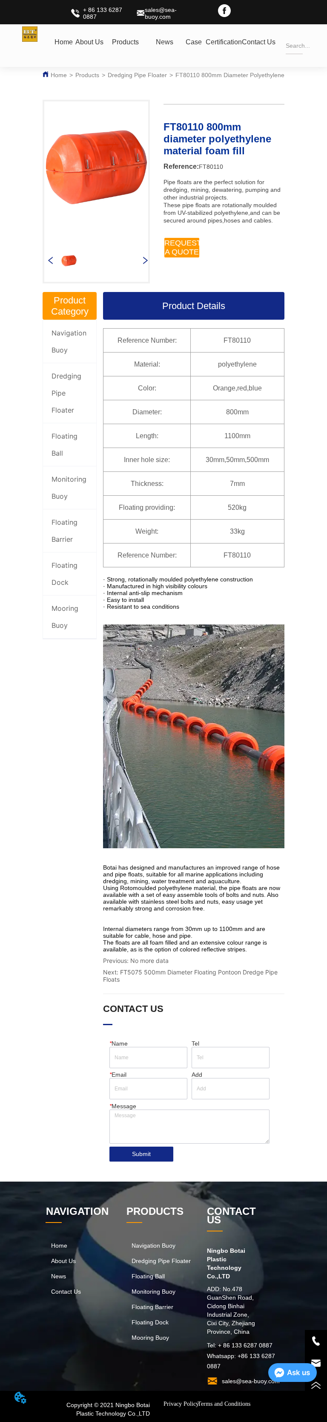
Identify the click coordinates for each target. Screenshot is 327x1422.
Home (59, 75)
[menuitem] (125, 42)
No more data (149, 960)
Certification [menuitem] (224, 42)
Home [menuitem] (63, 42)
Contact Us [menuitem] (258, 42)
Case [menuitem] (194, 42)
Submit (141, 1153)
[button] (125, 42)
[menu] (163, 42)
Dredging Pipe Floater (137, 75)
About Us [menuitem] (89, 42)
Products (87, 75)
